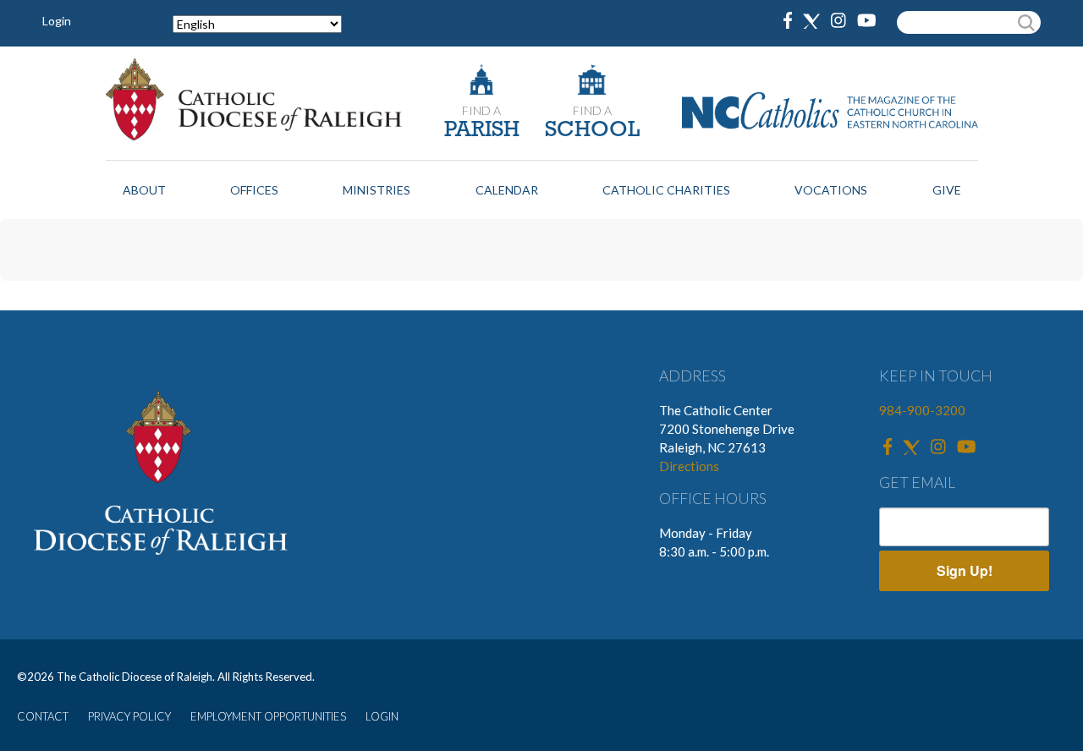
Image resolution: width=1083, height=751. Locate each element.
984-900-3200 (922, 410)
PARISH (482, 130)
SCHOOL (592, 130)
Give (946, 190)
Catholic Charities (666, 190)
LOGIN (382, 716)
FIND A (481, 110)
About (144, 190)
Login (56, 21)
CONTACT (43, 716)
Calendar (507, 190)
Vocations (830, 190)
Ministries (376, 190)
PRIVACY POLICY (129, 716)
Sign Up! (964, 570)
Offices (254, 190)
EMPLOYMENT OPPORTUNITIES (268, 716)
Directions (689, 466)
